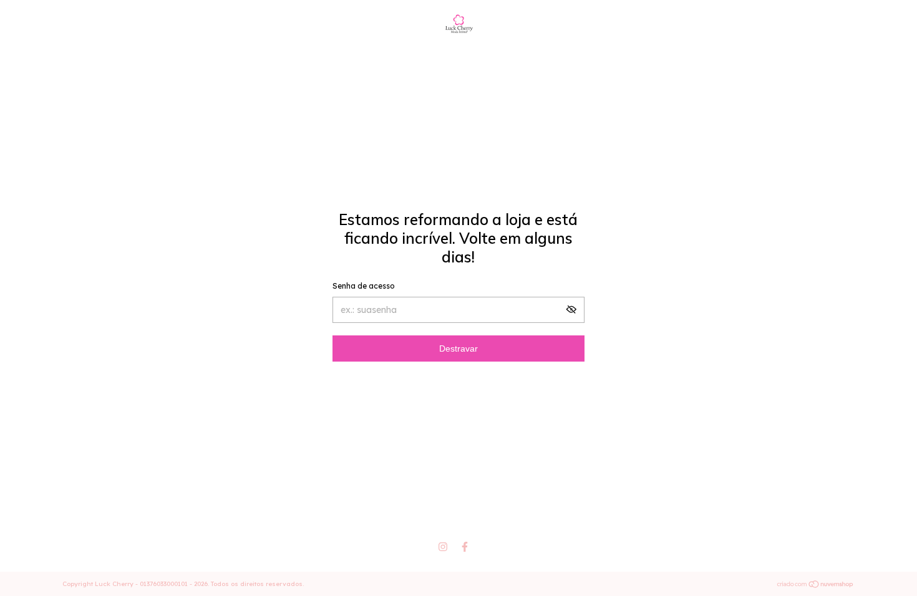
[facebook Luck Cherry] (465, 547)
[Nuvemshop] (816, 585)
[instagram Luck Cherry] (443, 547)
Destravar (458, 348)
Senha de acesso (363, 286)
